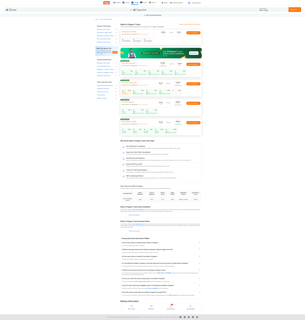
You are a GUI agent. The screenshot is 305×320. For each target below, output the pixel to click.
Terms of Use (149, 317)
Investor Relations (173, 317)
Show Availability (193, 33)
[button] (194, 2)
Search (294, 9)
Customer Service (160, 317)
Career (154, 317)
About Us (167, 317)
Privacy (144, 317)
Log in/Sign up (196, 2)
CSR (178, 317)
